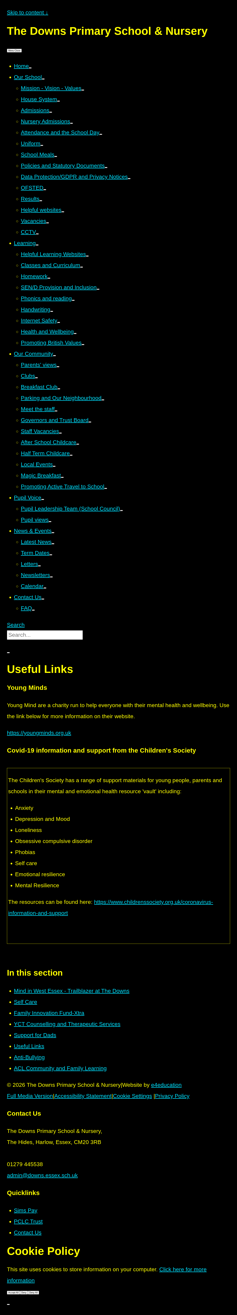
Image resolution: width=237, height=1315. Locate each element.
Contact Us (27, 1232)
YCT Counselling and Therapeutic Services (67, 1024)
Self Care (25, 1002)
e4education (166, 1085)
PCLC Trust (28, 1221)
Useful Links (29, 1046)
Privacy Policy (172, 1096)
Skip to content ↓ (27, 12)
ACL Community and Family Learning (60, 1068)
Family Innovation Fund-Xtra (49, 1013)
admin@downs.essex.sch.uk (42, 1175)
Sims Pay (25, 1210)
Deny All (33, 1292)
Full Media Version (30, 1096)
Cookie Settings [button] (132, 1096)
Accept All (13, 1292)
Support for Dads (35, 1035)
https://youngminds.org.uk (39, 733)
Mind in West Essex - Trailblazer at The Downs (71, 991)
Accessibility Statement (83, 1096)
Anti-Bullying (29, 1057)
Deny (24, 1292)
